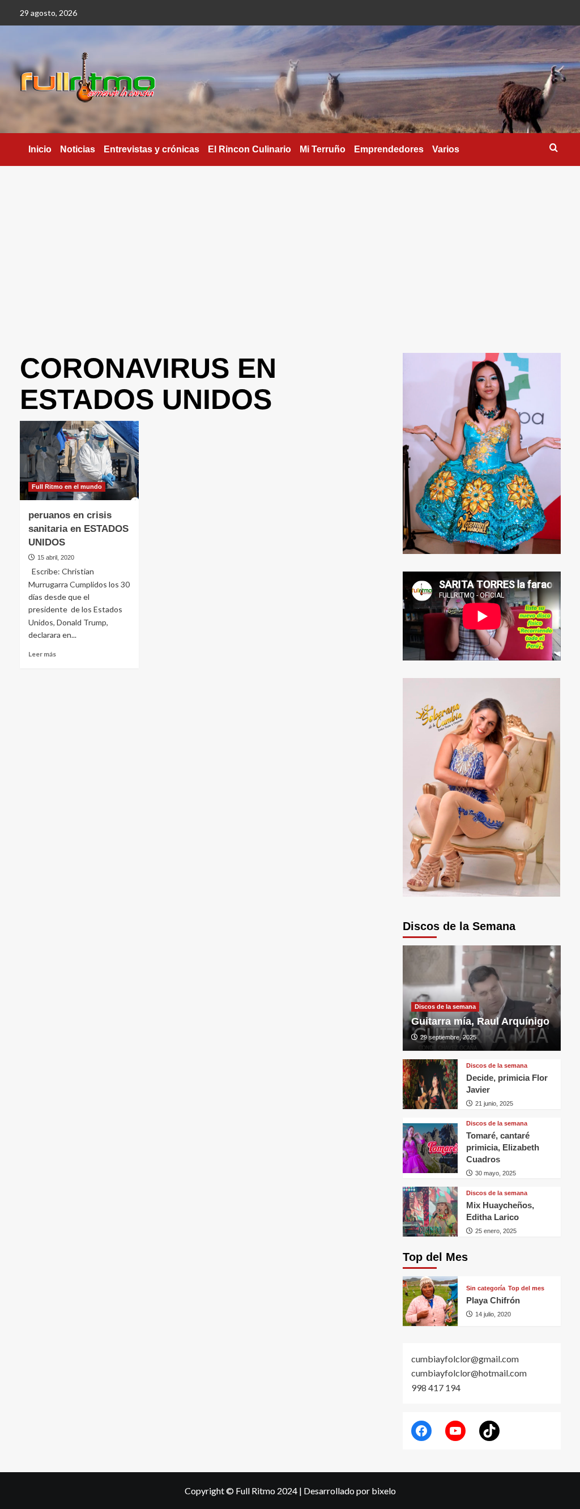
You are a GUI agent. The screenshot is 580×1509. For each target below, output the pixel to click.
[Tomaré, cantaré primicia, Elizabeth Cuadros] (430, 1148)
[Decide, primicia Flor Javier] (430, 1084)
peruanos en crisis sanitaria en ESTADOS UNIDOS (78, 529)
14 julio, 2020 (493, 1314)
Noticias (77, 149)
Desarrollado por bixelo (350, 1490)
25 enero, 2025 (496, 1230)
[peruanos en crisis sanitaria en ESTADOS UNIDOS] (79, 460)
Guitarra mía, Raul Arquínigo (480, 1021)
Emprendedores (389, 149)
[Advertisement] (290, 251)
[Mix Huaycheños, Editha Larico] (430, 1212)
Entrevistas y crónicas (151, 149)
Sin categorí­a (485, 1288)
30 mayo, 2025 (495, 1173)
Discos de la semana (445, 1006)
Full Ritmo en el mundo (67, 486)
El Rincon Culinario (249, 149)
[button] (554, 147)
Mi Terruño (323, 149)
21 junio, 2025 (494, 1103)
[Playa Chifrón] (430, 1301)
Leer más (42, 654)
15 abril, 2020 (55, 557)
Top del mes (526, 1288)
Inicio (40, 149)
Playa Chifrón (493, 1300)
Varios (445, 149)
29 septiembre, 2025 (448, 1037)
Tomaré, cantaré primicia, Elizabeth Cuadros (502, 1147)
